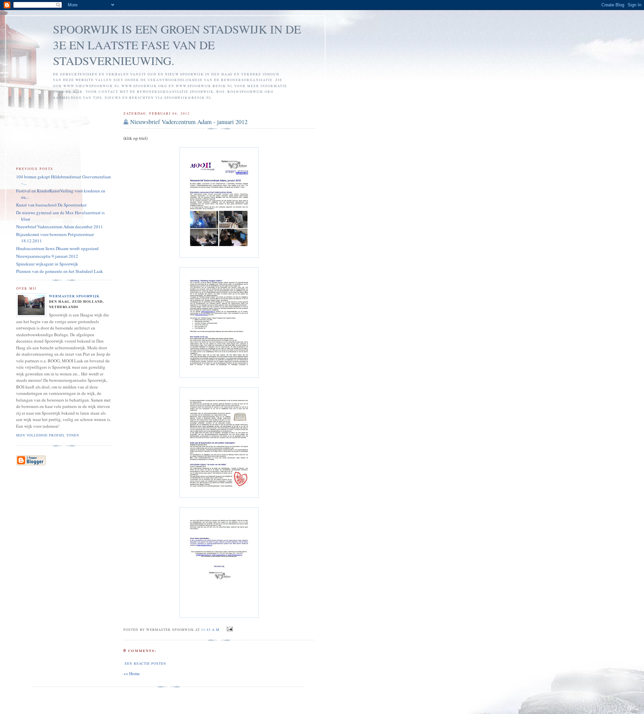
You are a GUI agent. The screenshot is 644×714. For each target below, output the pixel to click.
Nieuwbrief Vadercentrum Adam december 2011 (59, 227)
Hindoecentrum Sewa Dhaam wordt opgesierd (57, 248)
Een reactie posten (145, 663)
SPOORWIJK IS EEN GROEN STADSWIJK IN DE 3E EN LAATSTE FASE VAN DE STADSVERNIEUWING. (177, 44)
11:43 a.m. (211, 629)
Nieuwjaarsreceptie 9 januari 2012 (47, 256)
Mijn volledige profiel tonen (47, 435)
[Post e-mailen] (228, 629)
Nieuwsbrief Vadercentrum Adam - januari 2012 (189, 122)
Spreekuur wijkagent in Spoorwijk (47, 264)
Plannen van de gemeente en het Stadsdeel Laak (59, 271)
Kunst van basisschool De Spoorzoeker (51, 205)
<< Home (131, 673)
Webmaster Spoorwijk (74, 296)
